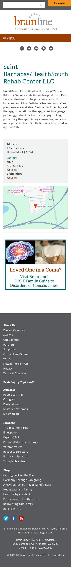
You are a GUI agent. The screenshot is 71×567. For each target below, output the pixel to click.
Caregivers (10, 399)
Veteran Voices (13, 447)
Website (12, 170)
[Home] (35, 22)
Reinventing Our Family (18, 504)
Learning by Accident (16, 494)
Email (36, 48)
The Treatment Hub (15, 428)
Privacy (8, 368)
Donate (59, 3)
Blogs (6, 470)
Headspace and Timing (18, 489)
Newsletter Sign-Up (15, 364)
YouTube (21, 518)
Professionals (12, 404)
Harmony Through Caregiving (22, 480)
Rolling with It (12, 508)
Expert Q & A (11, 437)
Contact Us (58, 555)
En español (10, 432)
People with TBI (13, 394)
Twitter (29, 48)
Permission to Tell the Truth (21, 499)
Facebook (21, 48)
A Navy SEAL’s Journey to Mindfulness (27, 485)
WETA (7, 359)
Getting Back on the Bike (19, 475)
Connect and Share (15, 354)
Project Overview (14, 330)
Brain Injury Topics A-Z (18, 382)
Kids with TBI (11, 414)
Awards (8, 335)
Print (43, 48)
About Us (9, 325)
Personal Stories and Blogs (20, 442)
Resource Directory (15, 451)
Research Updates (15, 456)
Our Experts (11, 340)
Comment (50, 48)
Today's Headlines (15, 461)
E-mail (22, 547)
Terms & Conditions (16, 373)
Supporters (10, 349)
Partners (9, 344)
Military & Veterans (15, 409)
